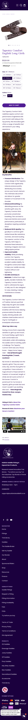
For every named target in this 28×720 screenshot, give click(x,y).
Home (4, 529)
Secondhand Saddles (9, 674)
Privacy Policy (6, 627)
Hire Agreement (7, 635)
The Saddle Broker (8, 546)
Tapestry (12, 14)
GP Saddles (6, 657)
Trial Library (6, 538)
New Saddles (6, 670)
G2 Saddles (6, 644)
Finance (4, 576)
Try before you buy (8, 616)
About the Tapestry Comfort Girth (11, 403)
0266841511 (5, 489)
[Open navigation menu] (17, 5)
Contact (5, 581)
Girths (7, 14)
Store (3, 14)
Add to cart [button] (14, 105)
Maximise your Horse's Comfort (13, 409)
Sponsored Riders (8, 564)
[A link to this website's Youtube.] (11, 520)
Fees (3, 607)
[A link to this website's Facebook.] (3, 520)
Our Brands (6, 555)
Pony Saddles (6, 661)
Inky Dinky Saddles (8, 666)
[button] (21, 5)
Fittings (4, 533)
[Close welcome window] (20, 709)
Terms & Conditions (9, 631)
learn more (13, 65)
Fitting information (8, 598)
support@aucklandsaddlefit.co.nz (13, 493)
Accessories (6, 439)
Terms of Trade (7, 622)
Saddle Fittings (7, 590)
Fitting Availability (8, 603)
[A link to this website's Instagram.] (7, 520)
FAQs (3, 611)
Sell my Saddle (7, 551)
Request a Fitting (7, 594)
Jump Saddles (7, 653)
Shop (3, 568)
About (4, 559)
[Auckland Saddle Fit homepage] (8, 5)
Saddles (4, 542)
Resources (5, 572)
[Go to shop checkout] (25, 5)
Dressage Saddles (8, 649)
